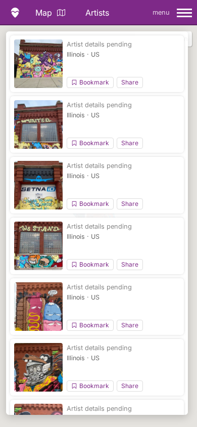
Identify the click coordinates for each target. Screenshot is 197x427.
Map (43, 13)
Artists (97, 13)
